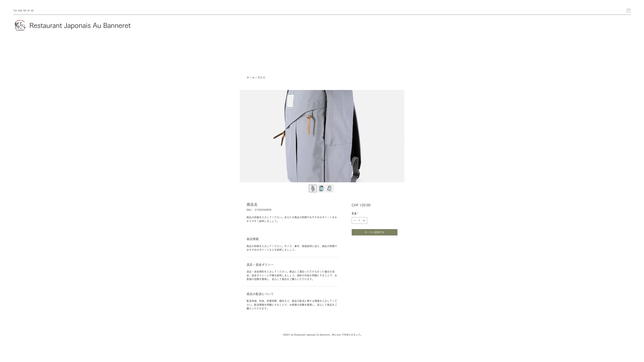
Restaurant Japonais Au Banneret (80, 25)
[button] (628, 10)
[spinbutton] (359, 220)
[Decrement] (354, 220)
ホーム (251, 77)
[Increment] (364, 220)
